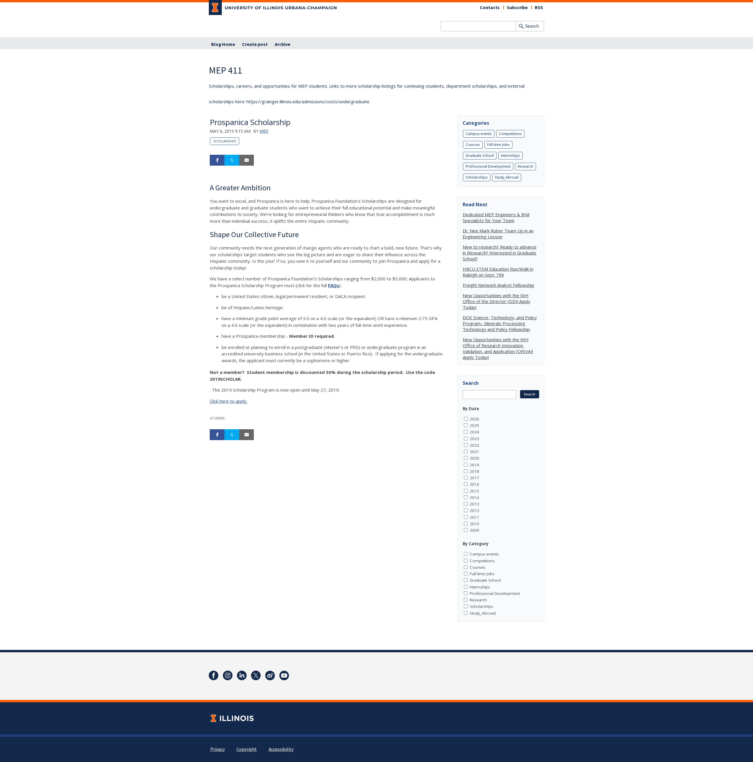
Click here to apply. (228, 401)
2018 (474, 471)
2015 (474, 491)
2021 (474, 451)
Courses (473, 144)
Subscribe (517, 7)
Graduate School (480, 155)
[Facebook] (213, 675)
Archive (282, 44)
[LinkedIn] (241, 675)
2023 (474, 438)
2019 (474, 464)
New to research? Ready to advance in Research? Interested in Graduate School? (500, 253)
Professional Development (488, 166)
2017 (474, 477)
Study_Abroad (507, 177)
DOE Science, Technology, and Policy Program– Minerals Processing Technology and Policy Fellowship (500, 323)
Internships (510, 155)
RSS (539, 7)
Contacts (490, 7)
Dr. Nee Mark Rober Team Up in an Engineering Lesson (498, 233)
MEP (264, 131)
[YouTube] (284, 675)
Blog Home (223, 44)
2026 (474, 419)
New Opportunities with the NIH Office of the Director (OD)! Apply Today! (496, 301)
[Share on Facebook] (217, 160)
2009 (474, 530)
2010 (474, 523)
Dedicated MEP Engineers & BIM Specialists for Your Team (496, 217)
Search (532, 26)
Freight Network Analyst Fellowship (498, 285)
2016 (474, 484)
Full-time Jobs (498, 144)
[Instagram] (227, 675)
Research (525, 166)
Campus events (479, 133)
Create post (255, 44)
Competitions (510, 133)
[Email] (246, 160)
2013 (474, 504)
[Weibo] (270, 675)
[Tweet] (231, 160)
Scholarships (224, 141)
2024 (474, 432)
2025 (474, 425)
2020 (474, 458)
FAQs (333, 285)
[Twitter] (255, 675)
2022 (474, 445)
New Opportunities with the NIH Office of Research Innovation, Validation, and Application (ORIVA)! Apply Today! (498, 348)
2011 (474, 517)
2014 (474, 497)
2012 (474, 510)
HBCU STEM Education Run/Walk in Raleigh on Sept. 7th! (498, 272)
